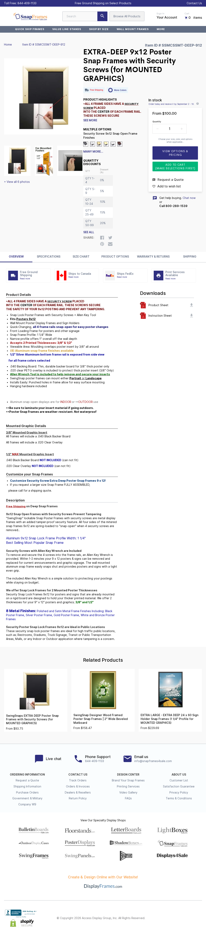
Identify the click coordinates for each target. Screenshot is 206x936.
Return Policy (78, 798)
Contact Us (194, 3)
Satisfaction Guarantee (179, 786)
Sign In (160, 13)
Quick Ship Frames (29, 29)
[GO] (102, 16)
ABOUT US (179, 774)
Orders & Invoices (78, 786)
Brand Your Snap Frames (128, 780)
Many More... (93, 151)
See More (90, 120)
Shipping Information (27, 786)
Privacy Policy (178, 792)
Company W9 (27, 804)
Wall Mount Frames (132, 29)
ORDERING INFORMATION (27, 774)
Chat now (189, 198)
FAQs (128, 798)
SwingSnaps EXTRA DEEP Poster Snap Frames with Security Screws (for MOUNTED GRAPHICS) (32, 719)
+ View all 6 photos (17, 181)
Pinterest (181, 918)
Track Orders (78, 780)
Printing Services (128, 786)
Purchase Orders (27, 792)
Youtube (199, 918)
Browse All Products (126, 16)
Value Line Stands (66, 29)
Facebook (164, 918)
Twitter (173, 918)
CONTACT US (77, 774)
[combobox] (84, 16)
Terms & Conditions (179, 798)
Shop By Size (99, 29)
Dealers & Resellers (78, 792)
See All (88, 232)
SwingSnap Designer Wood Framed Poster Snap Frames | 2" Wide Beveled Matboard (100, 718)
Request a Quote (27, 780)
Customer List (179, 780)
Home (8, 44)
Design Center (128, 774)
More (161, 29)
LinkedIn (190, 918)
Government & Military (27, 798)
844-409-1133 (27, 3)
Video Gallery (128, 792)
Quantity (156, 121)
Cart (186, 13)
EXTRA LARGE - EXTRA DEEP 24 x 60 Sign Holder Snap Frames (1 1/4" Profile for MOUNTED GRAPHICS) (169, 718)
